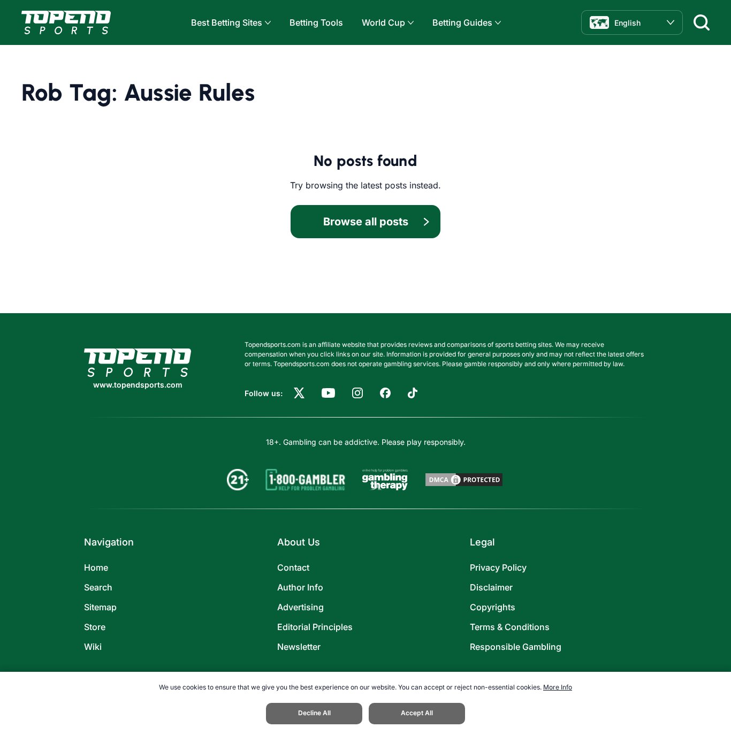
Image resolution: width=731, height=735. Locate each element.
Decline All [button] (314, 713)
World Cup (383, 22)
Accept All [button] (417, 713)
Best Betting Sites (226, 22)
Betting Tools (316, 22)
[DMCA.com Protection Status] (464, 480)
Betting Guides (462, 22)
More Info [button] (557, 687)
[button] (266, 23)
